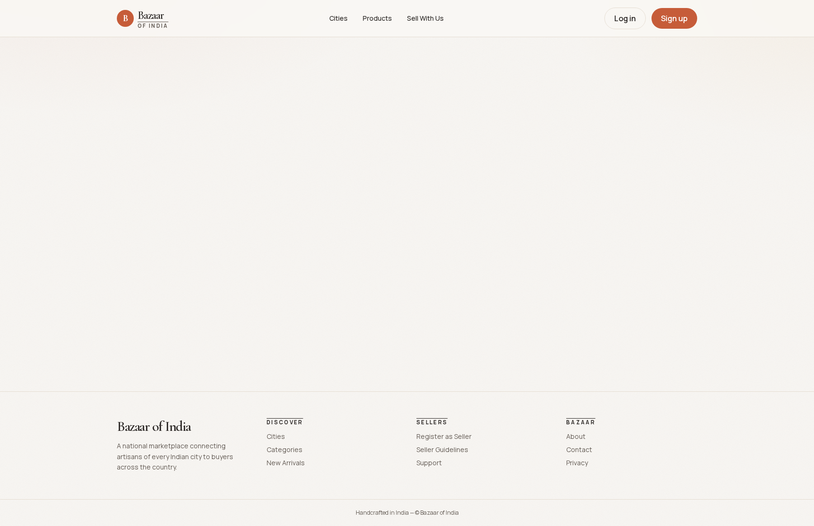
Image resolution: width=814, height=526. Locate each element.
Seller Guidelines (442, 449)
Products (377, 18)
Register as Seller (444, 436)
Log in (625, 18)
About (576, 436)
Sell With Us (425, 18)
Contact (579, 449)
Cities (338, 18)
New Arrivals (286, 462)
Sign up (674, 18)
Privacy (577, 462)
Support (429, 462)
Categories (284, 449)
